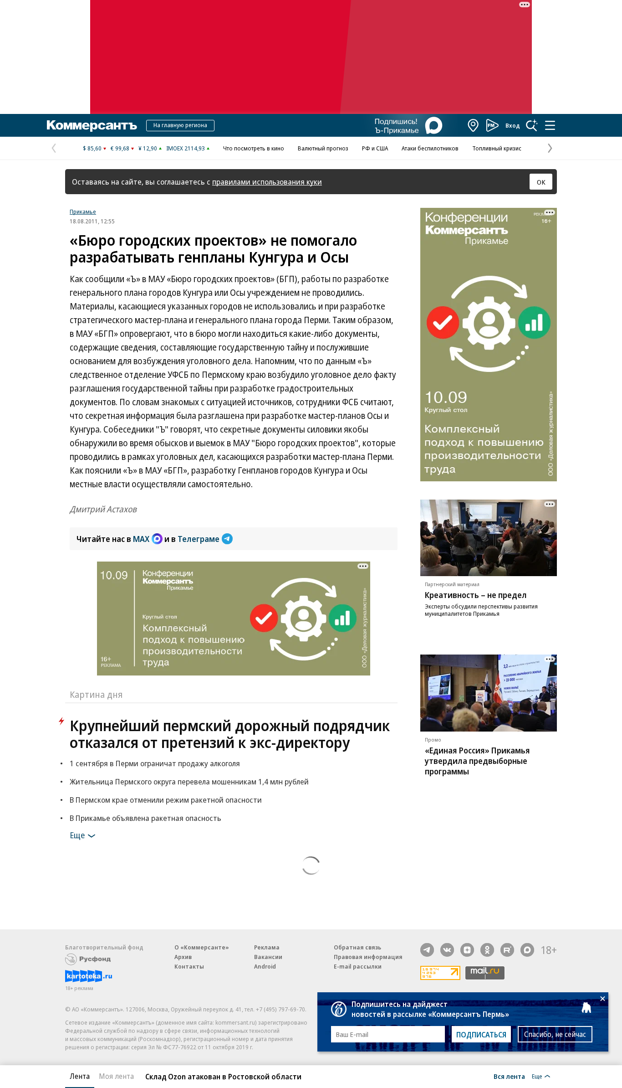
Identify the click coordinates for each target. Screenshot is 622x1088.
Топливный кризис (496, 148)
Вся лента (509, 1076)
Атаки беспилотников (430, 148)
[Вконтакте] (447, 950)
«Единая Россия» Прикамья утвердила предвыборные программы (477, 761)
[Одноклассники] (487, 950)
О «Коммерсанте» (201, 947)
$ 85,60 (92, 148)
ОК (541, 181)
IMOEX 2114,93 (185, 148)
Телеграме (198, 538)
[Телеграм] (427, 950)
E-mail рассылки (358, 966)
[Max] (527, 950)
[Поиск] (532, 125)
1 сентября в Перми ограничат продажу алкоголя (155, 763)
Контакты (189, 966)
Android (265, 966)
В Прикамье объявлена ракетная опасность (145, 818)
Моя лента (116, 1076)
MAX (141, 538)
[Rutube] (507, 950)
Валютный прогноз (323, 148)
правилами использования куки (267, 181)
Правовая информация (368, 957)
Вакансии (268, 957)
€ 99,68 (120, 148)
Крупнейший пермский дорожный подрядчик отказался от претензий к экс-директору (230, 734)
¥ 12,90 (147, 148)
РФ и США (375, 148)
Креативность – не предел (476, 594)
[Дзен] (467, 950)
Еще (77, 835)
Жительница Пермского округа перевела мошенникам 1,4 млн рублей (189, 781)
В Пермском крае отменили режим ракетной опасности (166, 799)
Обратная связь (357, 947)
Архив (183, 957)
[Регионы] (473, 125)
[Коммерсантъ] (92, 125)
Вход (512, 125)
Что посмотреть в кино (253, 148)
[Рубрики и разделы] (550, 125)
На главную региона (180, 125)
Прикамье (83, 211)
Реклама (267, 947)
